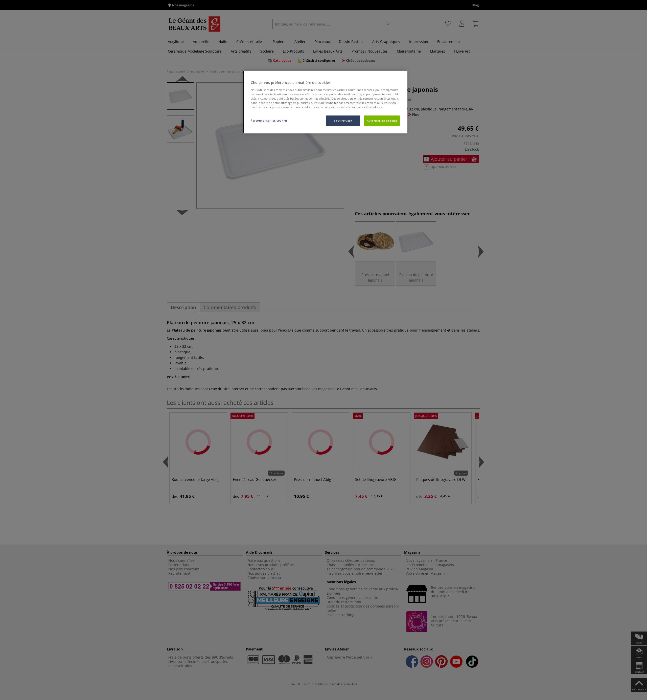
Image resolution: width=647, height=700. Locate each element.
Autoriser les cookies (382, 121)
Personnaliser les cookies (269, 120)
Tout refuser (343, 121)
